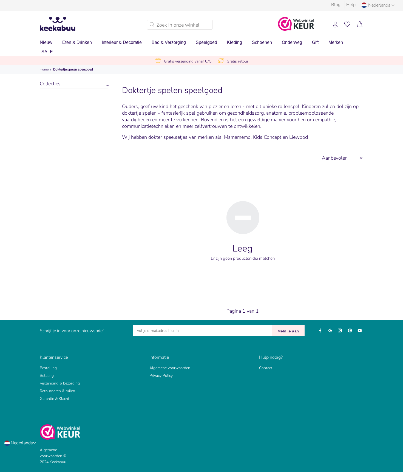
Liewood (298, 137)
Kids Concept (267, 137)
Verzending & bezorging (60, 383)
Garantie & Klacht (54, 398)
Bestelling (48, 368)
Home (44, 69)
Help (351, 5)
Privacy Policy (161, 375)
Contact (265, 368)
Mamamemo (237, 137)
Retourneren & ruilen (57, 391)
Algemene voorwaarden (169, 368)
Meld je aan (288, 331)
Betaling (47, 375)
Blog (335, 5)
